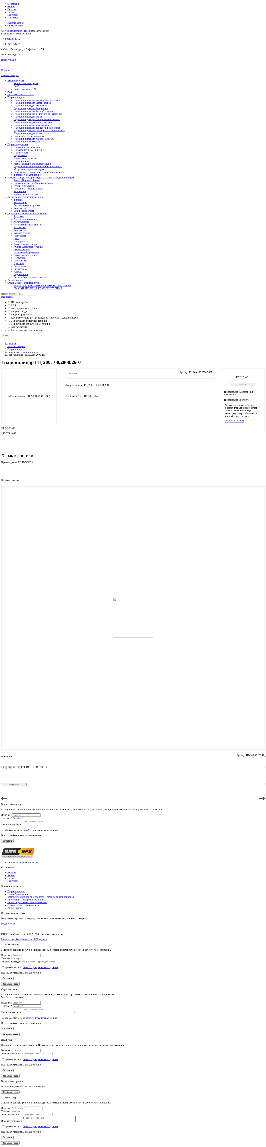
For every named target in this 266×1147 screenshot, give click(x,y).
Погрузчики (20, 258)
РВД (9, 91)
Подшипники (21, 274)
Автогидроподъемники (26, 219)
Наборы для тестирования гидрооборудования (38, 172)
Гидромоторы (21, 152)
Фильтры (18, 199)
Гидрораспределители (25, 158)
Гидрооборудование (17, 144)
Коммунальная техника (26, 244)
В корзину (14, 784)
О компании (13, 3)
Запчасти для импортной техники (25, 197)
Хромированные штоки (26, 194)
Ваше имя (6, 815)
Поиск (4, 293)
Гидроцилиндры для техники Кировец (34, 138)
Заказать (242, 384)
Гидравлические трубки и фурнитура (33, 183)
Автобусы (19, 216)
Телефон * (7, 818)
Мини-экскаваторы (24, 210)
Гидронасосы (20, 155)
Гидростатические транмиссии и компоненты (38, 166)
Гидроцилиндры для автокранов (31, 105)
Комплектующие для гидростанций (32, 163)
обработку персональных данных (40, 830)
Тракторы (19, 263)
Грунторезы (20, 235)
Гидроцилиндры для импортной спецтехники (38, 114)
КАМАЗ (18, 271)
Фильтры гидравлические (27, 174)
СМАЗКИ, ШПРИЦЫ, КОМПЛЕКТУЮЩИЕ (38, 288)
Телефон (6, 1111)
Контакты (12, 17)
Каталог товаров (16, 346)
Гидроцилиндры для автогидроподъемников (37, 100)
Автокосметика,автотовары (28, 224)
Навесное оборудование (26, 252)
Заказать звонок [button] (15, 23)
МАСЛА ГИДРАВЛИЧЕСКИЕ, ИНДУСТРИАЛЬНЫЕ (42, 285)
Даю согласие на (31, 830)
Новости (11, 9)
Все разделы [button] (7, 296)
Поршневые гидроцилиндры (29, 136)
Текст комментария (11, 824)
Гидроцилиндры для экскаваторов (32, 133)
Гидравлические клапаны (27, 147)
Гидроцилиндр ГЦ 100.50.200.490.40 (24, 767)
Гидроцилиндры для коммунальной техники (37, 119)
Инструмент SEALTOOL (20, 94)
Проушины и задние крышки (29, 188)
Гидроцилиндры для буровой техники (34, 111)
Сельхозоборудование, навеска (30, 277)
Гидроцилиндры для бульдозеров (31, 108)
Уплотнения (20, 191)
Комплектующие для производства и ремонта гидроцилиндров (40, 177)
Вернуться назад (10, 984)
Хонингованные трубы (26, 83)
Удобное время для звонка (15, 961)
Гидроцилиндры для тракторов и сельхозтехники (39, 130)
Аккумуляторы (15, 280)
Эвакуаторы (20, 266)
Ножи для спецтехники (26, 255)
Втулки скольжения (24, 186)
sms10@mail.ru (8, 59)
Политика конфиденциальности (24, 862)
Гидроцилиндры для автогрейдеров (32, 103)
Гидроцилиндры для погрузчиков (31, 125)
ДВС (16, 238)
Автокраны (20, 227)
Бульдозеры (20, 208)
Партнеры (12, 15)
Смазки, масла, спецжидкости (23, 282)
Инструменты (21, 241)
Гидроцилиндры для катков (28, 116)
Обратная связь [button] (15, 25)
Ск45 (16, 86)
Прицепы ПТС (21, 260)
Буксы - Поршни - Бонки (27, 180)
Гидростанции (21, 161)
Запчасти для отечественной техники (27, 213)
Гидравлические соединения (29, 150)
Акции (11, 6)
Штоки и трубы (15, 80)
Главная (11, 343)
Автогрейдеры (21, 222)
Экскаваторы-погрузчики (27, 205)
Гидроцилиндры (16, 97)
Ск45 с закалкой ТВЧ (25, 89)
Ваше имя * (7, 1108)
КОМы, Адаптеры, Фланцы (28, 246)
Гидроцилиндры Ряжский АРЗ (30, 141)
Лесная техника (22, 249)
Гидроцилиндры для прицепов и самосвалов (37, 127)
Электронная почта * (12, 1053)
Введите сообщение (12, 1121)
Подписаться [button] (8, 923)
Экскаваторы (20, 202)
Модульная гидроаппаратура (29, 169)
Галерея (11, 12)
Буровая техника (22, 233)
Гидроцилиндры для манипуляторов (33, 122)
